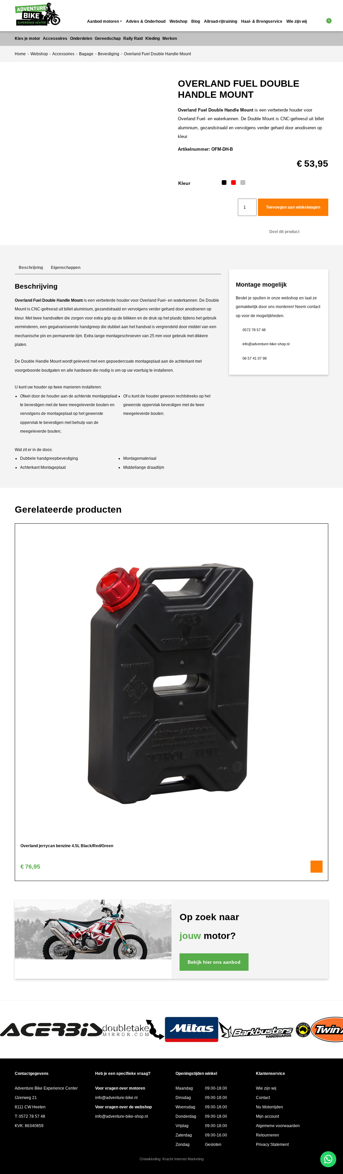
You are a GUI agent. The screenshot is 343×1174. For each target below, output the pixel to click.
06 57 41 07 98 (255, 358)
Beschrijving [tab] (31, 267)
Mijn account (267, 1116)
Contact (263, 1097)
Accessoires (63, 54)
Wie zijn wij (296, 21)
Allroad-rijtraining (220, 21)
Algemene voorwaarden (278, 1125)
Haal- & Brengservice (261, 21)
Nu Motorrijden (269, 1107)
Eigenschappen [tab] (65, 267)
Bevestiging (108, 54)
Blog (195, 21)
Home (20, 54)
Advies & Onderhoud (145, 21)
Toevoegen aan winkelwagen (293, 207)
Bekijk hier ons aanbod (214, 962)
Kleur (184, 183)
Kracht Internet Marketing (183, 1159)
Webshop (178, 21)
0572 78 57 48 (254, 330)
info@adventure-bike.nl (116, 1097)
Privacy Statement (272, 1144)
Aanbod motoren (103, 21)
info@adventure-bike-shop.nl (266, 344)
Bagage (86, 54)
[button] (317, 21)
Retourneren (267, 1135)
